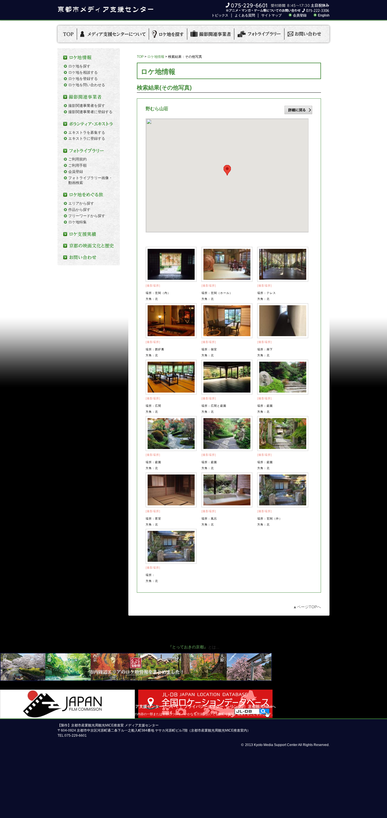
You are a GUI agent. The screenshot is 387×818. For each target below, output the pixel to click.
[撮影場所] (153, 285)
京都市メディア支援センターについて (145, 706)
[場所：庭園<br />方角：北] (283, 377)
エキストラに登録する (86, 138)
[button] (227, 170)
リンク (236, 706)
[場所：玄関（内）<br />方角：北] (171, 264)
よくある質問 (245, 15)
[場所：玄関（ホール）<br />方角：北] (227, 264)
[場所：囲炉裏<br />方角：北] (171, 321)
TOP (140, 57)
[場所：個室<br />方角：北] (227, 321)
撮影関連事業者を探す (86, 105)
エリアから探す (81, 203)
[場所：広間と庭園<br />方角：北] (227, 377)
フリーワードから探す (86, 216)
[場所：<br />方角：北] (171, 546)
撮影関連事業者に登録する (90, 112)
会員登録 (300, 15)
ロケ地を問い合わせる (86, 85)
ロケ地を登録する (83, 79)
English (323, 15)
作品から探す (79, 209)
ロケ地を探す (79, 66)
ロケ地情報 (155, 57)
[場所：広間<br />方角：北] (171, 377)
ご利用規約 (77, 159)
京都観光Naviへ (262, 706)
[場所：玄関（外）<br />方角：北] (283, 490)
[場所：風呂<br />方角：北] (227, 490)
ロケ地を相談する (83, 72)
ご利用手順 (77, 165)
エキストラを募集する (86, 132)
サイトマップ (271, 15)
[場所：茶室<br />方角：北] (171, 490)
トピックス (219, 15)
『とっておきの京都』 (188, 647)
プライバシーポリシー (204, 706)
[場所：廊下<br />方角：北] (283, 321)
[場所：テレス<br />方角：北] (283, 264)
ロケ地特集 (77, 222)
